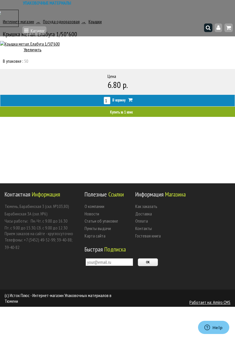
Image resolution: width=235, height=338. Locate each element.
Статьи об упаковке (101, 221)
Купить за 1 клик (121, 112)
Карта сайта (95, 236)
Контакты (143, 228)
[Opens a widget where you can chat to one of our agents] (213, 328)
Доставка (143, 214)
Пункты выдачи (98, 228)
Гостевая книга (148, 236)
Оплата (141, 221)
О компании (94, 206)
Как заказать (146, 206)
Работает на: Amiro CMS (209, 302)
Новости (92, 214)
